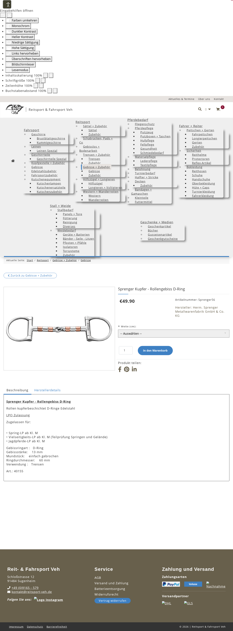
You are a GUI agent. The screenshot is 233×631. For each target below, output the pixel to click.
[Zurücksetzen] (3, 15)
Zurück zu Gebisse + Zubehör (31, 275)
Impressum (16, 626)
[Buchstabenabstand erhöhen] (55, 90)
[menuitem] (13, 161)
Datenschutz (35, 626)
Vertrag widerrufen (112, 601)
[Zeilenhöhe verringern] (36, 85)
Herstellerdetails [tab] (47, 390)
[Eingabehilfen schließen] (9, 15)
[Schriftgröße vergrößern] (43, 80)
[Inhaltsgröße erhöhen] (51, 75)
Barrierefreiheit (57, 626)
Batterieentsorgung (109, 589)
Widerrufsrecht (106, 594)
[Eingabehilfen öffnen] (7, 4)
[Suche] (200, 109)
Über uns (204, 99)
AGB (97, 578)
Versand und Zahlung (111, 583)
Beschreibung (17, 390)
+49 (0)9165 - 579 (25, 588)
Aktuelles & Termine (181, 99)
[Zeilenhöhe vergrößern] (41, 85)
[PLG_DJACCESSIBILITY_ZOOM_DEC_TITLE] (45, 75)
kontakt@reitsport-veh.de (32, 592)
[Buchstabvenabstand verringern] (49, 90)
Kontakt (219, 99)
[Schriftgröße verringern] (37, 80)
